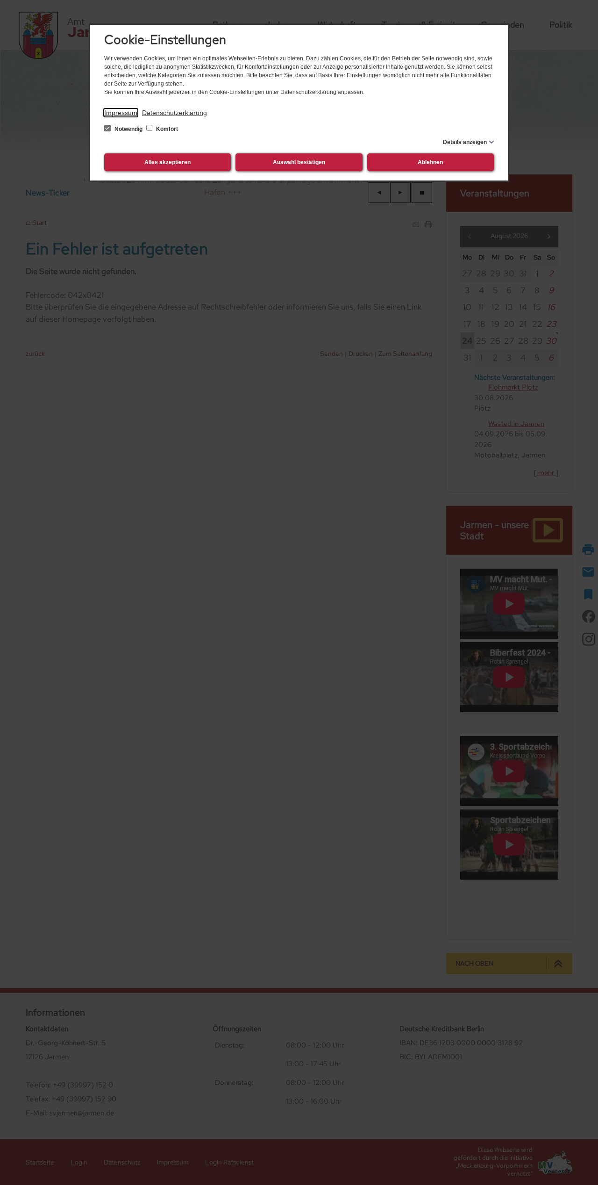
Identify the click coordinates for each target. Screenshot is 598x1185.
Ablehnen (430, 162)
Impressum (120, 112)
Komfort (166, 129)
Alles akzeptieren (167, 162)
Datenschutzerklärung (174, 112)
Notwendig (128, 129)
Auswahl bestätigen (299, 162)
